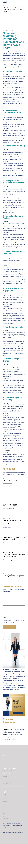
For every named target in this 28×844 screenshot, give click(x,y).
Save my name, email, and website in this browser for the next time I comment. (14, 621)
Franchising (17, 28)
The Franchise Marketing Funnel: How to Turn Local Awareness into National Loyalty (13, 522)
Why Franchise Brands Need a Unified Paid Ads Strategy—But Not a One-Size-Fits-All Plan (14, 554)
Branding (5, 472)
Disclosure (5, 804)
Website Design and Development (14, 472)
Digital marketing (7, 480)
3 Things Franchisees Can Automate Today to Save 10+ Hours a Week (13, 576)
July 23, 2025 (6, 535)
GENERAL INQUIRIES (7, 770)
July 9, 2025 (6, 573)
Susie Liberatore (6, 797)
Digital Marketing (6, 816)
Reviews (4, 806)
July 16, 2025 (6, 551)
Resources (5, 801)
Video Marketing (21, 474)
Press (4, 799)
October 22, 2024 (7, 27)
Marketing (14, 480)
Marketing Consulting (12, 474)
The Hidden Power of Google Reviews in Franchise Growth (14, 538)
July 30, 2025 (6, 518)
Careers (4, 794)
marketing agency (7, 482)
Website (4, 813)
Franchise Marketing (8, 28)
